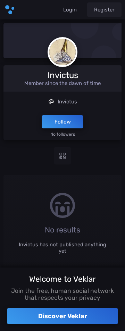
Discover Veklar (62, 316)
